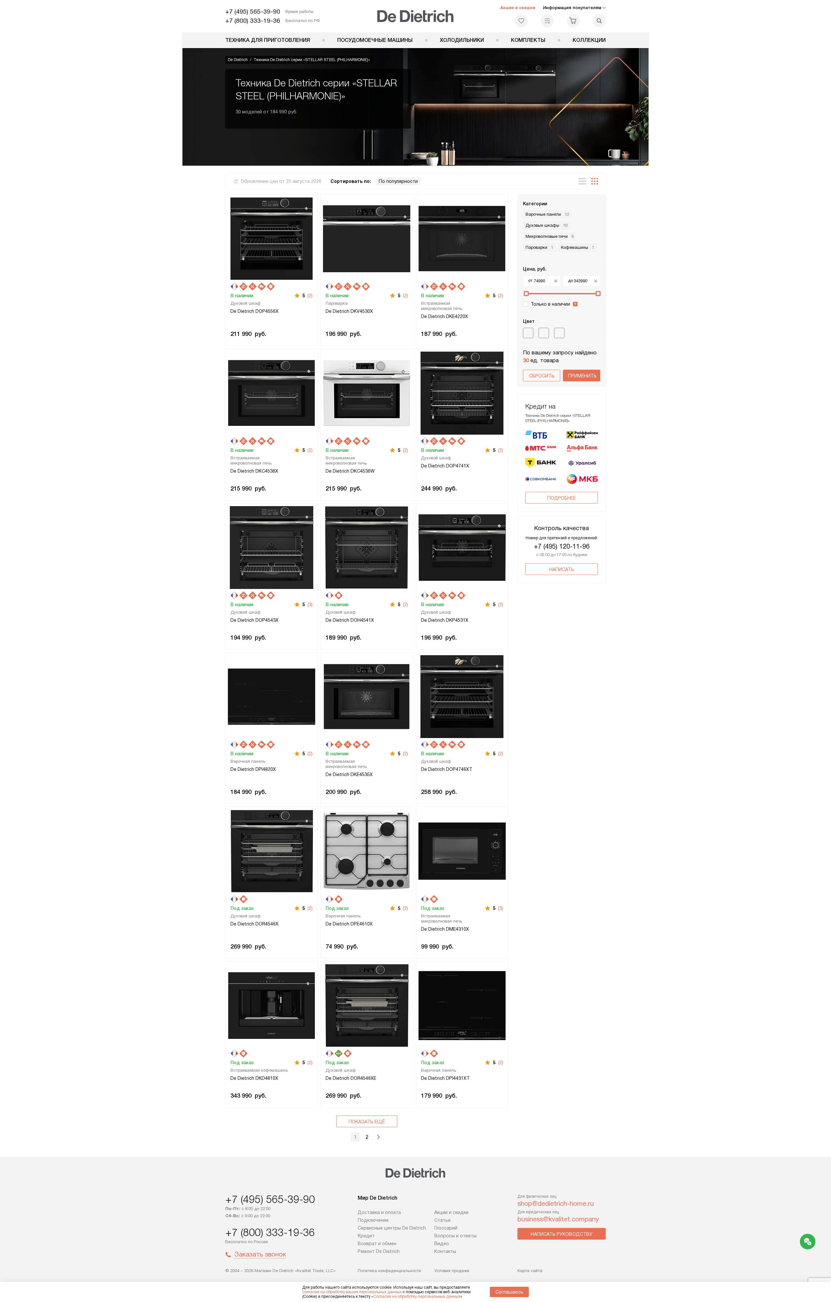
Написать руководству (561, 1234)
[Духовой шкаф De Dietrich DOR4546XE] (366, 1005)
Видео (441, 1243)
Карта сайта (529, 1270)
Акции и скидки (517, 7)
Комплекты (528, 40)
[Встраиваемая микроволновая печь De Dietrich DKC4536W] (366, 392)
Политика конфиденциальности (389, 1270)
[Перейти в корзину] (573, 20)
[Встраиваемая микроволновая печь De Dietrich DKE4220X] (462, 238)
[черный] (528, 333)
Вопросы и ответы (455, 1235)
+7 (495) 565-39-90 (252, 11)
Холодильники (462, 40)
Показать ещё (367, 1121)
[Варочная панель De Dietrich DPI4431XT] (462, 1005)
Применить (582, 375)
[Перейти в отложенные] (521, 20)
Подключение (373, 1220)
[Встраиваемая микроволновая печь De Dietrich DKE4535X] (366, 696)
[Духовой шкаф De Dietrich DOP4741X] (462, 392)
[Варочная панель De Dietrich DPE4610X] (366, 850)
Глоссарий (445, 1228)
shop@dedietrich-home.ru (555, 1203)
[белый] (559, 333)
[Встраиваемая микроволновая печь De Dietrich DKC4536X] (271, 392)
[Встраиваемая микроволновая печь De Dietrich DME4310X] (462, 850)
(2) (310, 295)
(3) (310, 604)
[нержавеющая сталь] (544, 333)
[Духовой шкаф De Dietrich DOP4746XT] (462, 696)
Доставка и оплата (379, 1212)
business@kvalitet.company (558, 1219)
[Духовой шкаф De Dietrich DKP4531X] (462, 547)
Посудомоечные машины (375, 40)
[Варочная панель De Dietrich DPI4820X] (271, 696)
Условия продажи (451, 1270)
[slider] (526, 293)
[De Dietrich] (415, 16)
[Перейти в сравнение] (547, 20)
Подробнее (561, 498)
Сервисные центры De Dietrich (392, 1228)
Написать (561, 569)
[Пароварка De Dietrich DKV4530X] (366, 238)
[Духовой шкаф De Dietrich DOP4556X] (271, 238)
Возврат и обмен (377, 1243)
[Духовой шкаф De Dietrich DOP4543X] (271, 547)
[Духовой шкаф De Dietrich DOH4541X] (366, 547)
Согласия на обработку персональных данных (416, 1296)
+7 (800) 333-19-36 (252, 20)
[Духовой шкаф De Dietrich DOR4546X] (271, 850)
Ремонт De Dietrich (379, 1251)
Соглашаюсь (509, 1292)
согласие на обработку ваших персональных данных (352, 1292)
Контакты (445, 1251)
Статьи (442, 1220)
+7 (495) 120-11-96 (561, 546)
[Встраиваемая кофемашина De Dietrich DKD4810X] (271, 1005)
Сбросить (541, 375)
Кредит (366, 1235)
